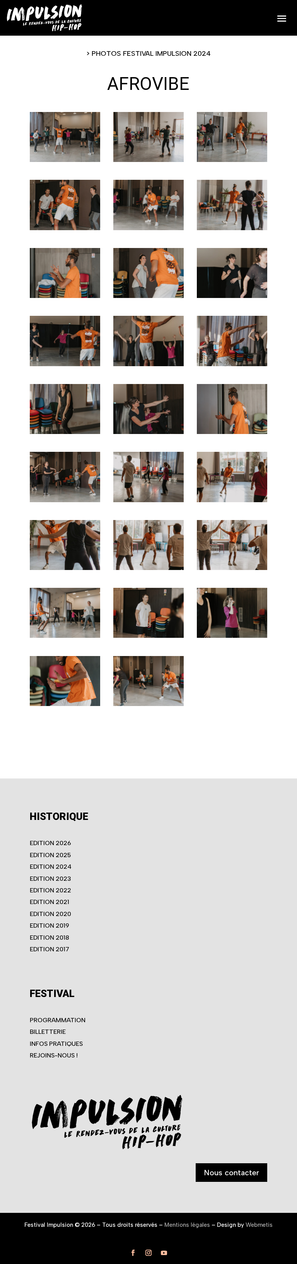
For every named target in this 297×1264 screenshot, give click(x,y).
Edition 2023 (50, 878)
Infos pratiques (56, 1043)
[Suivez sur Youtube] (164, 1253)
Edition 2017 (49, 949)
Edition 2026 (50, 843)
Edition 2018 (49, 937)
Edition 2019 (49, 925)
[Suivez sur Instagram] (148, 1253)
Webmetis (259, 1224)
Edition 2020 (50, 914)
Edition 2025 (50, 855)
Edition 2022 (50, 890)
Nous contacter (231, 1172)
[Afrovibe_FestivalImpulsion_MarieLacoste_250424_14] (148, 431)
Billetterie (48, 1031)
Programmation (57, 1020)
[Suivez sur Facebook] (133, 1253)
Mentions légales (187, 1224)
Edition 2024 (51, 866)
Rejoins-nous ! (54, 1055)
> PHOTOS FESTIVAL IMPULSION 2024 (148, 53)
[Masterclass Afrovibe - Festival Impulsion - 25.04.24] (65, 159)
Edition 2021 (49, 902)
